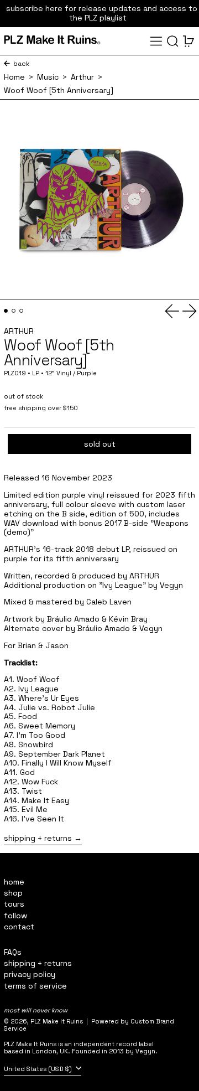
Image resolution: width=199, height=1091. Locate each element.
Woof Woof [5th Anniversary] (58, 90)
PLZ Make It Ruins (56, 1021)
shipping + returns (38, 838)
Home (14, 77)
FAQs (13, 952)
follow (15, 916)
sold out (100, 444)
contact (19, 927)
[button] (172, 41)
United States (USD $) (39, 1069)
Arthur (82, 77)
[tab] (6, 311)
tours (14, 904)
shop (13, 893)
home (14, 882)
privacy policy (29, 974)
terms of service (35, 986)
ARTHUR (19, 331)
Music (48, 77)
